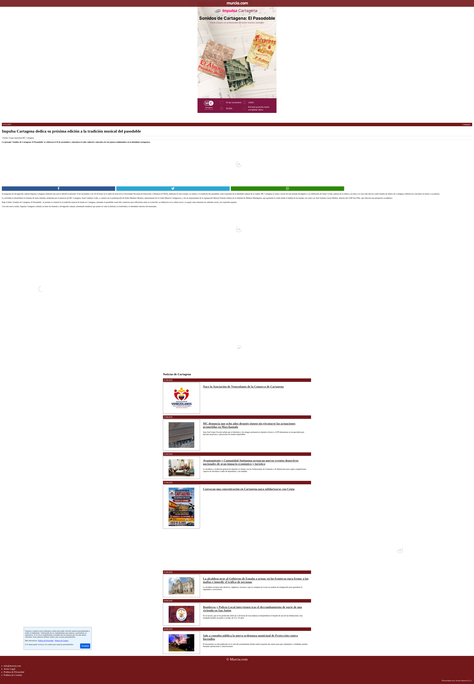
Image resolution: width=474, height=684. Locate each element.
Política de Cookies (13, 675)
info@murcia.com (12, 666)
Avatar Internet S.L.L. (463, 680)
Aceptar (85, 646)
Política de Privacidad (14, 672)
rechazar (41, 644)
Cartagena (466, 124)
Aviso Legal (9, 669)
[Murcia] (237, 3)
